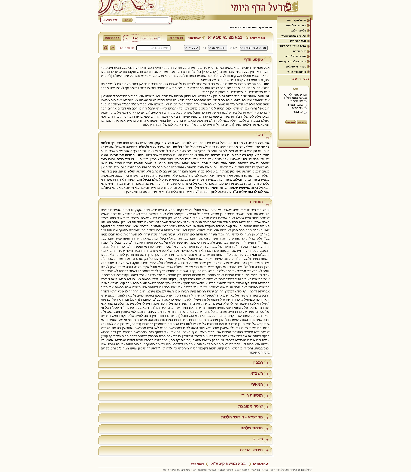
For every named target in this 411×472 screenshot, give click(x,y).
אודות (265, 469)
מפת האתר (169, 469)
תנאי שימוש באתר (186, 469)
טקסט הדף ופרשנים (239, 27)
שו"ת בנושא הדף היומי (292, 46)
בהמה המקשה (294, 104)
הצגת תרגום (149, 38)
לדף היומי (174, 37)
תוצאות (290, 122)
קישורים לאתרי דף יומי (292, 61)
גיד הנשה (297, 108)
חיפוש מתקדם (111, 19)
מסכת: (233, 47)
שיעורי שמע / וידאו (295, 56)
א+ (135, 38)
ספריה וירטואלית (296, 66)
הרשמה (295, 78)
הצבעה (302, 122)
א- (126, 38)
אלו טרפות (296, 101)
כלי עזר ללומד (298, 30)
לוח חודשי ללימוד (296, 25)
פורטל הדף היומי (262, 27)
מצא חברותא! (298, 40)
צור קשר (255, 469)
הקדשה (212, 469)
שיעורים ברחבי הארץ (293, 35)
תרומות (202, 469)
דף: (204, 47)
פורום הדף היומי (296, 71)
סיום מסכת (299, 51)
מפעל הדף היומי (296, 20)
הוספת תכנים (242, 469)
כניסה (305, 78)
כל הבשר (297, 111)
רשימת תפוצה (225, 469)
